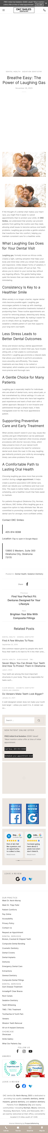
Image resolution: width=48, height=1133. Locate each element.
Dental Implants (8, 957)
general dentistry (18, 1102)
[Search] (38, 720)
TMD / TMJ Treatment (11, 1009)
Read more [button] (11, 855)
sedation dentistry (37, 1102)
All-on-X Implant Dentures (13, 1027)
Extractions (7, 971)
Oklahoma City (25, 1105)
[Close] (46, 3)
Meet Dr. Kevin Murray (11, 900)
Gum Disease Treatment (12, 987)
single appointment (25, 479)
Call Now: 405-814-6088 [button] (15, 749)
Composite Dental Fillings (13, 980)
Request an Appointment (12, 932)
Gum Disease (22, 659)
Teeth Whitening (9, 1005)
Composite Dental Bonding (13, 944)
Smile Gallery (7, 1039)
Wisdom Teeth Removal (12, 1023)
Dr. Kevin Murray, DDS (22, 1095)
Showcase (6, 1034)
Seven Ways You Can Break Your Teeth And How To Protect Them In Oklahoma (23, 664)
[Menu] (3, 10)
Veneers (5, 1018)
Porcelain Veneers (10, 690)
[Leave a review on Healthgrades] (30, 879)
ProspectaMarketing (32, 1123)
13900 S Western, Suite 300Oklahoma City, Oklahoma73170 (20, 554)
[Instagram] (24, 1051)
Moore (34, 1108)
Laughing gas (8, 255)
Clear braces (8, 688)
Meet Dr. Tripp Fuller (10, 905)
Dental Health (13, 71)
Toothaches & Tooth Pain (12, 1014)
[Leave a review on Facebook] (24, 879)
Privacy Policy (8, 923)
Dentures (6, 962)
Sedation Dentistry (32, 71)
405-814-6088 (13, 532)
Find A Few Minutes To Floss (17, 640)
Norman (27, 1108)
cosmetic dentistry (30, 1098)
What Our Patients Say (11, 1043)
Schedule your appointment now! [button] (19, 756)
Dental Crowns (8, 953)
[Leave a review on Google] (18, 879)
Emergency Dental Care (12, 966)
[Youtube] (30, 1051)
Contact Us (7, 928)
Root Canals (7, 996)
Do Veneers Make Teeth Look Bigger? (22, 693)
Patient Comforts (9, 909)
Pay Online (6, 914)
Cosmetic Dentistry (25, 688)
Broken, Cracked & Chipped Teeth (16, 939)
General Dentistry (25, 637)
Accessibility (7, 919)
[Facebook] (27, 584)
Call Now (39, 4)
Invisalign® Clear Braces (12, 991)
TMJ (31, 659)
